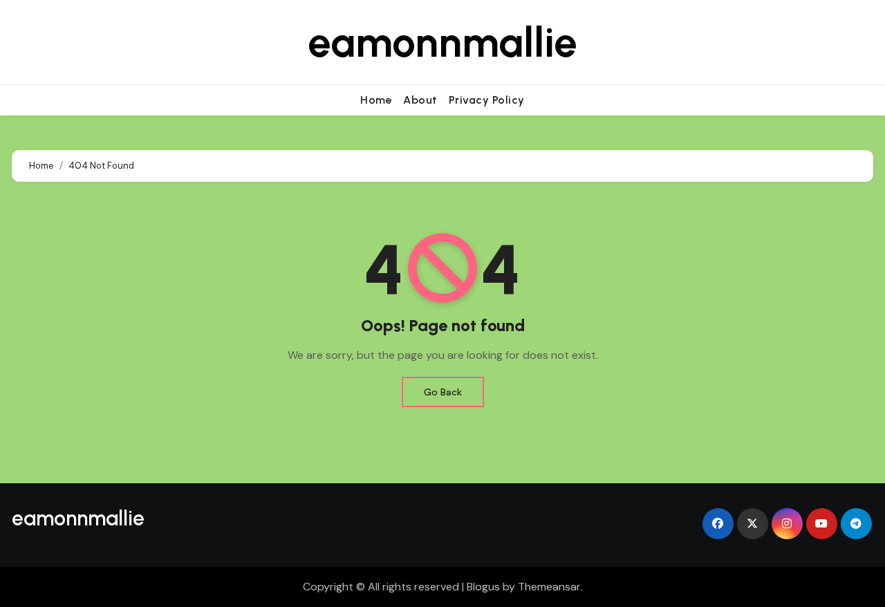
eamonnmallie (442, 42)
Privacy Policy (487, 99)
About (420, 99)
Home (376, 99)
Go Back (443, 392)
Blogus (483, 586)
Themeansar (549, 586)
